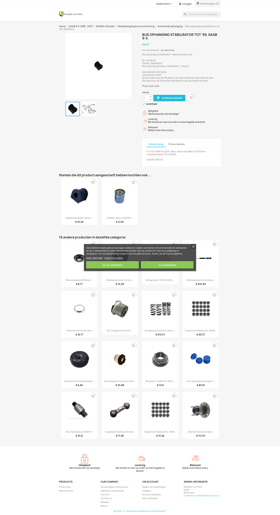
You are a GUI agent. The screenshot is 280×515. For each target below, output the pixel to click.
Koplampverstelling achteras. (119, 431)
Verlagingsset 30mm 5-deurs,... (160, 330)
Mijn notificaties (150, 498)
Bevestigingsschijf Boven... (79, 280)
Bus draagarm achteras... (119, 330)
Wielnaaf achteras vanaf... (201, 431)
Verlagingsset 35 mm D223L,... (160, 280)
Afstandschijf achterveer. (79, 330)
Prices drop (65, 487)
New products (66, 490)
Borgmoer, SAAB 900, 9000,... (160, 381)
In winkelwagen (169, 98)
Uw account (150, 481)
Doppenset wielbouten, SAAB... (201, 330)
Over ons (105, 494)
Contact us (106, 498)
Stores (104, 505)
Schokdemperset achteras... (200, 280)
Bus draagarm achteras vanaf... (119, 381)
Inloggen (146, 490)
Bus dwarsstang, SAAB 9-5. (79, 431)
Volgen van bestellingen (154, 487)
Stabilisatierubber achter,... (79, 218)
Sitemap (105, 502)
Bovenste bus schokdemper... (79, 381)
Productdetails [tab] (176, 144)
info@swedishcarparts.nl (207, 495)
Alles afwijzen (113, 265)
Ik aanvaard (167, 265)
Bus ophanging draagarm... (200, 381)
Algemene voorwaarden (112, 490)
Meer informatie (94, 257)
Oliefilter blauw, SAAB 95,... (120, 218)
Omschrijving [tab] (156, 144)
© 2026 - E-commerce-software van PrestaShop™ (140, 511)
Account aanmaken (151, 494)
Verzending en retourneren (114, 487)
